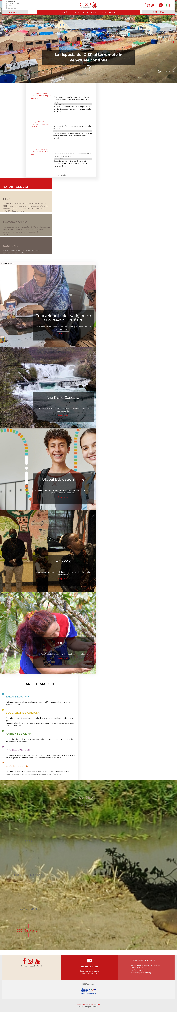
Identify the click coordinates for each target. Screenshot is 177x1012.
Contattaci (12, 8)
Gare (10, 6)
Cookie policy (94, 1004)
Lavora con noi (13, 4)
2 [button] (162, 71)
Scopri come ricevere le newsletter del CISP (89, 972)
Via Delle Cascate (63, 398)
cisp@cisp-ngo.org (143, 973)
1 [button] (159, 71)
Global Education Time (63, 480)
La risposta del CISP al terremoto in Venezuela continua (88, 57)
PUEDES (63, 643)
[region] (88, 42)
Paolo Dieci (15, 12)
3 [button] (166, 71)
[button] (88, 42)
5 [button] (173, 71)
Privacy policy (82, 1004)
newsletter (89, 966)
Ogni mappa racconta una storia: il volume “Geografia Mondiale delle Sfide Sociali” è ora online (72, 99)
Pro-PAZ (63, 561)
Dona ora (158, 12)
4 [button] (169, 71)
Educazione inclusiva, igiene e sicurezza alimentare (63, 317)
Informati (11, 2)
